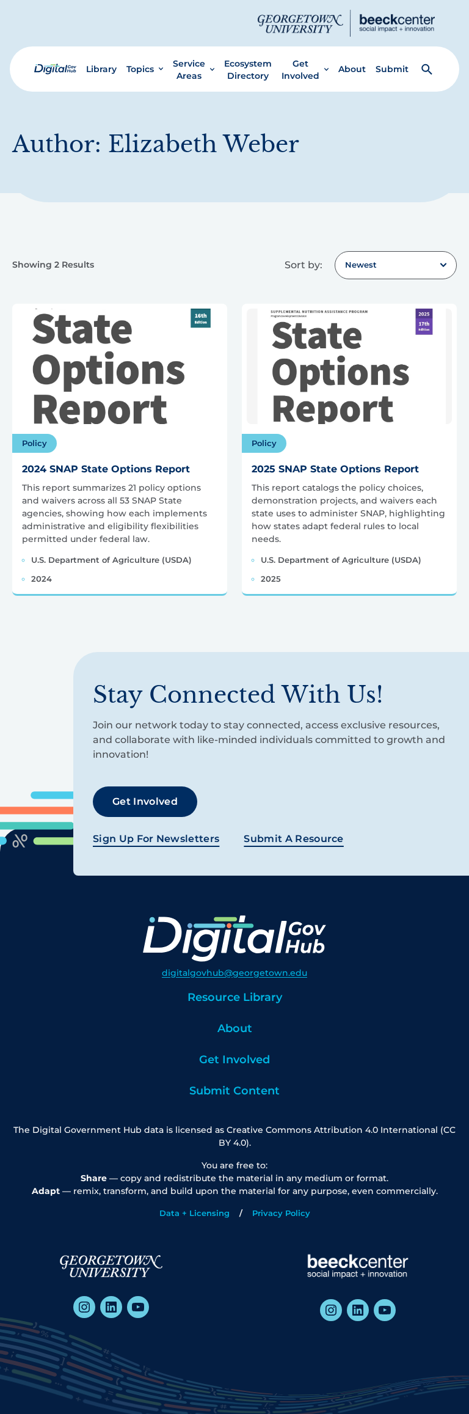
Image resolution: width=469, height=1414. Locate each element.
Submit (392, 69)
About (352, 69)
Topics (140, 69)
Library (101, 69)
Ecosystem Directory (248, 69)
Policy (34, 443)
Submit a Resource (293, 838)
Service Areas (189, 69)
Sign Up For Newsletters (156, 838)
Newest (361, 264)
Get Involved (300, 69)
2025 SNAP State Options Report (335, 469)
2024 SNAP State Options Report (106, 469)
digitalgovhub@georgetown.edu (234, 972)
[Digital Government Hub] (55, 69)
